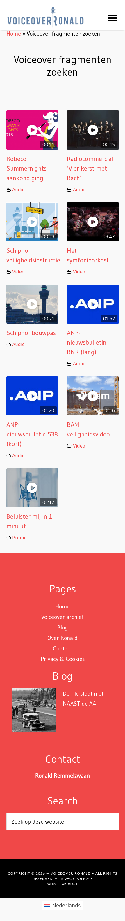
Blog (62, 627)
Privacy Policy (73, 878)
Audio (18, 189)
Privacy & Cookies (63, 658)
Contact (62, 648)
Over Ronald (62, 637)
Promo (19, 537)
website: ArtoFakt (62, 884)
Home (13, 33)
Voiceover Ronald (71, 873)
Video (18, 272)
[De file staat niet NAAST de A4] (34, 711)
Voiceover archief (62, 616)
